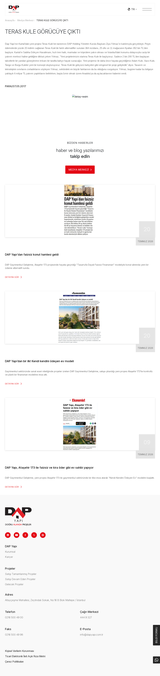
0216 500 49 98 (14, 634)
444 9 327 (86, 617)
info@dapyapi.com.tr (91, 634)
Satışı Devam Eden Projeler (20, 579)
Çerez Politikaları (14, 661)
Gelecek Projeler (14, 584)
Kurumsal (10, 551)
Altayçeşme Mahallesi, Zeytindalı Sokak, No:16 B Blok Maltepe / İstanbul (45, 600)
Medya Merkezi (25, 20)
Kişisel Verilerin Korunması (19, 650)
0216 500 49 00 (14, 617)
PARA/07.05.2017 (15, 86)
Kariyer (9, 556)
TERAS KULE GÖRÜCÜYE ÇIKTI (52, 20)
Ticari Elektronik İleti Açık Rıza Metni (25, 656)
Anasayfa (10, 20)
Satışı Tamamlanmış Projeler (20, 574)
